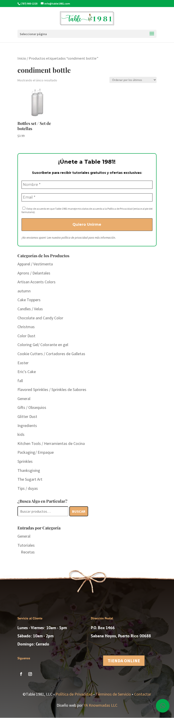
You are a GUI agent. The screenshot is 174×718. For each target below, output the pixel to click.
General (23, 398)
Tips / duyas (27, 488)
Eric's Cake (26, 371)
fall (20, 380)
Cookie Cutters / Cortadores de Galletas (51, 353)
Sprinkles (25, 461)
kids (20, 434)
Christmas (26, 326)
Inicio (21, 58)
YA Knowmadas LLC (100, 705)
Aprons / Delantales (33, 273)
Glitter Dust (27, 416)
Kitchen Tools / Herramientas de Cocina (51, 443)
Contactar (142, 694)
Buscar (78, 511)
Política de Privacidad (74, 694)
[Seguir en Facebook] (21, 674)
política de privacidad (74, 238)
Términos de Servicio (113, 694)
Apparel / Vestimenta (35, 264)
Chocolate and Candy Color (40, 317)
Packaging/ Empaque (35, 452)
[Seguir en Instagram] (30, 674)
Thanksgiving (28, 470)
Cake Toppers (29, 299)
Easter (23, 362)
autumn (24, 291)
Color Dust (26, 335)
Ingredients (27, 425)
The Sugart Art (29, 479)
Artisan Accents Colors (36, 281)
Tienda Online (124, 660)
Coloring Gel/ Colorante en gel (42, 344)
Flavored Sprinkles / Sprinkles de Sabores (51, 389)
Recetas (28, 552)
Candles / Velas (30, 308)
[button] (162, 706)
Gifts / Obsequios (31, 407)
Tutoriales (26, 545)
